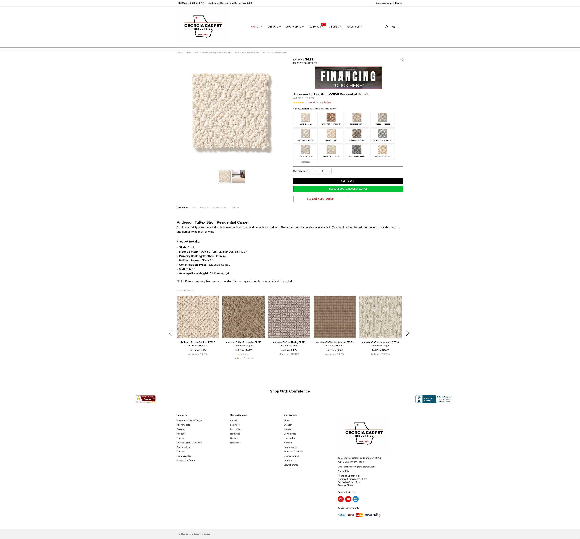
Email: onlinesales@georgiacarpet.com (356, 467)
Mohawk (288, 429)
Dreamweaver (291, 447)
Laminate (273, 27)
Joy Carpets (290, 434)
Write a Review (323, 102)
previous (171, 333)
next (407, 333)
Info (194, 207)
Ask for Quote (183, 425)
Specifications (219, 207)
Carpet (255, 27)
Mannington (289, 438)
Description (182, 207)
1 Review (234, 207)
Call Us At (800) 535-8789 (191, 3)
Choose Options (197, 332)
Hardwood (315, 27)
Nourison (288, 460)
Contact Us (343, 471)
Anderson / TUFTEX (293, 451)
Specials (334, 27)
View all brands (291, 465)
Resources (353, 27)
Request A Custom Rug (320, 199)
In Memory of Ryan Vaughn (190, 420)
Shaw (286, 420)
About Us (181, 434)
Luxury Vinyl (293, 27)
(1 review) (310, 102)
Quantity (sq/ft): (301, 171)
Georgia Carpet (291, 456)
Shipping (181, 438)
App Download (183, 447)
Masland (288, 442)
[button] (348, 78)
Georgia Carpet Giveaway (189, 442)
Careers (180, 429)
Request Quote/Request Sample (348, 189)
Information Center (186, 460)
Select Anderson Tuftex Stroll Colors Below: (315, 108)
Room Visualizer (184, 456)
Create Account (384, 3)
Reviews (181, 451)
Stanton (288, 425)
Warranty (204, 207)
